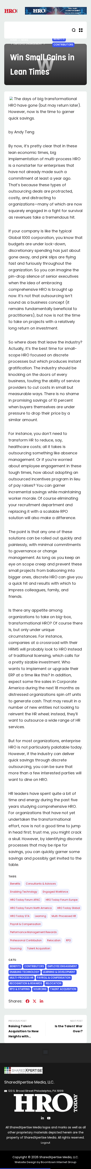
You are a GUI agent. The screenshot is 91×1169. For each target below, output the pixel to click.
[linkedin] (41, 1001)
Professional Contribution (26, 940)
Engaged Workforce (55, 891)
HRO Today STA (19, 916)
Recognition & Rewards (26, 983)
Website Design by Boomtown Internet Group (45, 1162)
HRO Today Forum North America (31, 908)
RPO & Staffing (20, 989)
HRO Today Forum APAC (25, 900)
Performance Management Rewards (33, 932)
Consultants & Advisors (41, 883)
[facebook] (27, 1001)
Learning (40, 916)
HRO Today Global (68, 908)
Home (13, 40)
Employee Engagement (28, 43)
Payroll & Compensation (25, 924)
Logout (45, 1143)
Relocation (54, 940)
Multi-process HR (21, 977)
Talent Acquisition (38, 948)
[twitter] (34, 1001)
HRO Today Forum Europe (61, 900)
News (24, 40)
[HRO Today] (45, 1070)
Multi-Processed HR (64, 916)
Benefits (59, 39)
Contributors (63, 44)
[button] (45, 1051)
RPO (68, 940)
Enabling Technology (23, 891)
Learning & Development (59, 972)
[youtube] (48, 1118)
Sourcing (16, 948)
